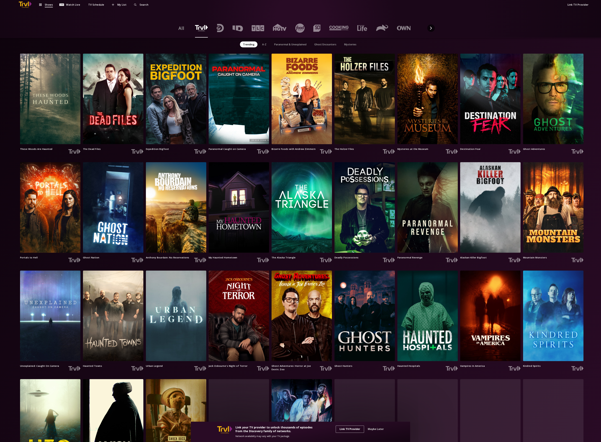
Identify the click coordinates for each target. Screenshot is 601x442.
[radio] (181, 28)
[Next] (431, 28)
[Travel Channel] (27, 5)
